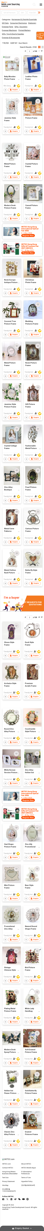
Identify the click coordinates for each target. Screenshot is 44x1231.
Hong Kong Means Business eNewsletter (9, 1173)
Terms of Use (26, 1177)
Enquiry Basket (22, 1228)
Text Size (5, 1177)
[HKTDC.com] (22, 1160)
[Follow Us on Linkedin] (11, 1199)
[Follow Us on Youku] (27, 1199)
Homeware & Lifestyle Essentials (24, 19)
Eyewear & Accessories (11, 38)
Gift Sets (5, 23)
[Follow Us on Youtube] (23, 1199)
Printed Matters (24, 30)
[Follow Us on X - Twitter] (7, 1199)
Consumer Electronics (18, 23)
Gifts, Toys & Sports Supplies (13, 34)
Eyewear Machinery (9, 30)
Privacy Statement (8, 1181)
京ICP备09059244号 (28, 1185)
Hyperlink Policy (26, 1181)
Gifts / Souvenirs (21, 27)
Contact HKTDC (7, 1168)
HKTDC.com (6, 1164)
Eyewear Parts (7, 27)
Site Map (5, 1185)
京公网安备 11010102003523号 (9, 1190)
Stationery (32, 23)
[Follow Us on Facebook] (3, 1199)
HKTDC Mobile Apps (28, 1168)
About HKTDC (26, 1164)
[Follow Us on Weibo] (15, 1199)
